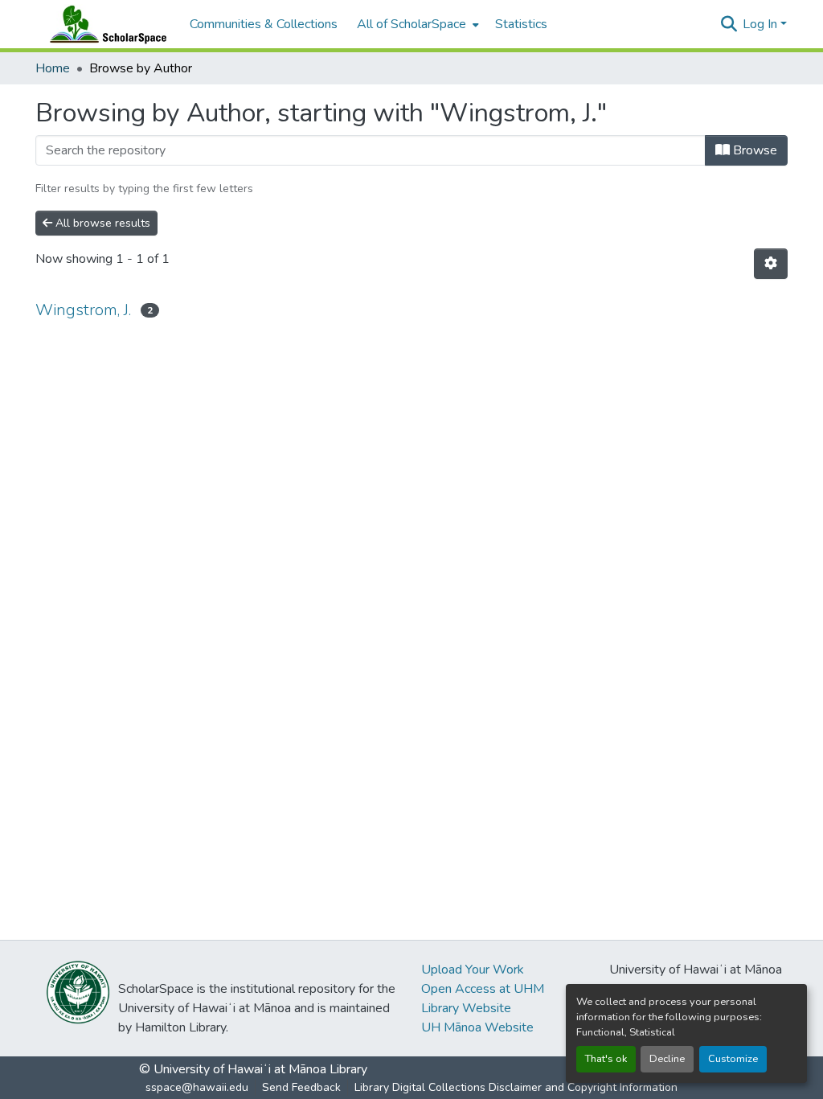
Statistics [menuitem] (521, 24)
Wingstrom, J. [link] (83, 310)
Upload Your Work (472, 969)
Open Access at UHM (482, 989)
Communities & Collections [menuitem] (264, 24)
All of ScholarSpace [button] (411, 24)
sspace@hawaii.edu (196, 1087)
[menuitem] (416, 24)
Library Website (466, 1008)
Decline (667, 1059)
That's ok (606, 1059)
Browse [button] (753, 150)
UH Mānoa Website (477, 1027)
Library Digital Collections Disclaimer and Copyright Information (516, 1087)
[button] (104, 24)
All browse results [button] (101, 223)
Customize (733, 1059)
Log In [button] (761, 24)
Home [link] (52, 68)
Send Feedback (301, 1087)
